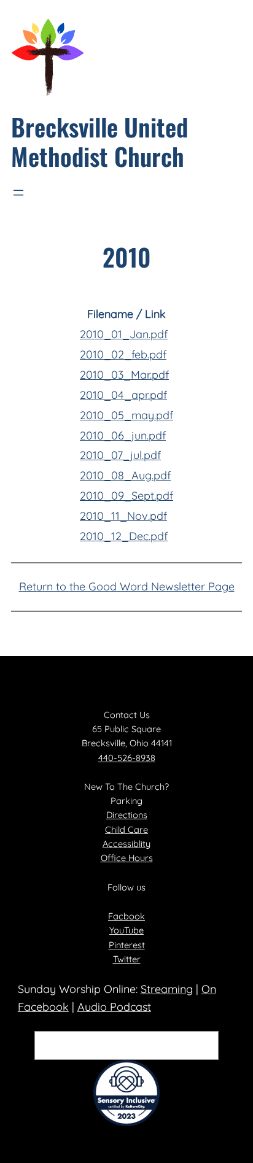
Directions (126, 815)
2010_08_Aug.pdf (125, 475)
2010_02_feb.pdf (123, 354)
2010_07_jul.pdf (120, 455)
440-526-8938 (126, 757)
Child (116, 829)
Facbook (126, 916)
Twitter (127, 959)
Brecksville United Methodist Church (99, 141)
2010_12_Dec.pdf (124, 536)
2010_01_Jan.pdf (124, 334)
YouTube (126, 930)
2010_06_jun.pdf (123, 435)
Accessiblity (126, 843)
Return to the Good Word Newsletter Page (127, 586)
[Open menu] (18, 192)
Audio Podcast (114, 1007)
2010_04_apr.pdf (123, 395)
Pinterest (127, 945)
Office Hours (127, 858)
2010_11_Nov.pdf (123, 516)
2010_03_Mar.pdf (124, 375)
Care (138, 829)
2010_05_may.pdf (126, 415)
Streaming (167, 989)
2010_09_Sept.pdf (126, 496)
